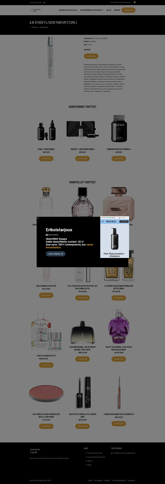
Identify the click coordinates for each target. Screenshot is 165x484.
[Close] (38, 218)
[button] (55, 253)
